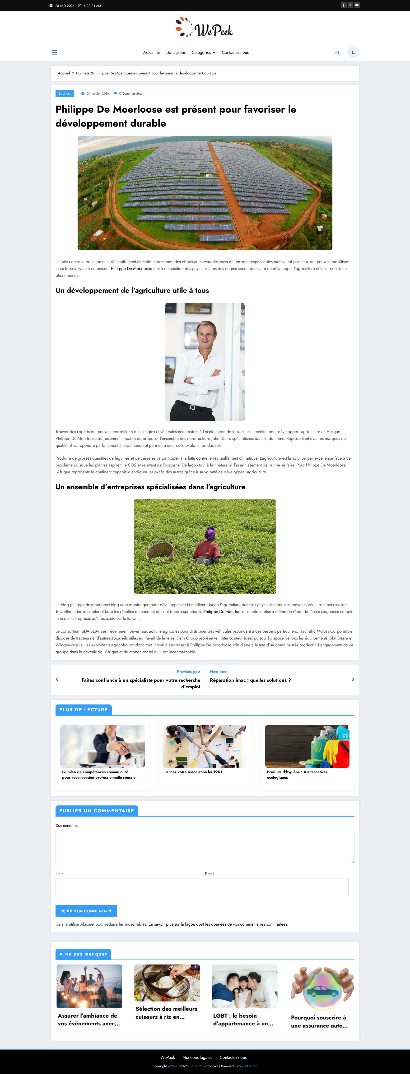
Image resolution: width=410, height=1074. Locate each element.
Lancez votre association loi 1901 (193, 772)
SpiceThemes (248, 1066)
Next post (218, 671)
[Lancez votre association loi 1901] (205, 746)
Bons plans (176, 52)
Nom (59, 873)
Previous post (188, 671)
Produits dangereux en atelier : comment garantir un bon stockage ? (258, 1020)
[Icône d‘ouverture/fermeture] (54, 52)
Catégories (201, 52)
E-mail (209, 873)
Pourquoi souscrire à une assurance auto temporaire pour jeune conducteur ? (180, 1021)
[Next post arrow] (353, 680)
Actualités (151, 52)
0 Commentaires (130, 93)
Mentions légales (197, 1057)
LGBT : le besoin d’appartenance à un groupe (99, 1020)
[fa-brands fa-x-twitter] (350, 5)
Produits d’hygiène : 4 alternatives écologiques (297, 774)
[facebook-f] (344, 5)
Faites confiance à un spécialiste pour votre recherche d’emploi (141, 683)
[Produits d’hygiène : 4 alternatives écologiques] (307, 746)
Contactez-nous (235, 52)
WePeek (167, 1057)
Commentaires (67, 825)
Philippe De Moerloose (131, 268)
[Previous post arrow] (57, 680)
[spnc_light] (353, 52)
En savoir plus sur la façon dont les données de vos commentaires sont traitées (218, 924)
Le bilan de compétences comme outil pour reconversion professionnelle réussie (98, 774)
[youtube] (357, 5)
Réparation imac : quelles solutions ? (250, 680)
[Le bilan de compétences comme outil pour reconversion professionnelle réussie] (102, 746)
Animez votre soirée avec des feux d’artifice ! (337, 1020)
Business (65, 93)
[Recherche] (338, 53)
